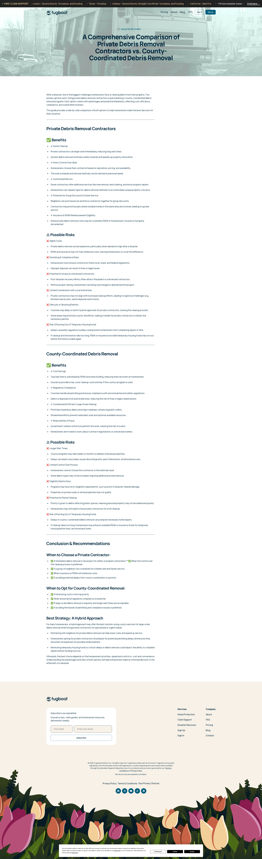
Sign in (199, 12)
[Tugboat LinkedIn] (143, 791)
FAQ (190, 12)
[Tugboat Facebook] (118, 791)
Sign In (181, 735)
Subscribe (81, 737)
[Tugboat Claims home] (57, 12)
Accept (192, 851)
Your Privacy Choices (148, 783)
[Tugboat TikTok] (137, 791)
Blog (182, 12)
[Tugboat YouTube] (131, 791)
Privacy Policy (137, 770)
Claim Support (185, 719)
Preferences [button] (74, 852)
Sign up (210, 12)
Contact (210, 735)
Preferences (158, 851)
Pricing (164, 12)
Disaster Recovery (187, 725)
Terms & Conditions (127, 783)
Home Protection (186, 714)
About (174, 12)
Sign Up (181, 730)
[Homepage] (57, 699)
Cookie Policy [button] (117, 850)
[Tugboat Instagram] (124, 791)
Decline (175, 851)
